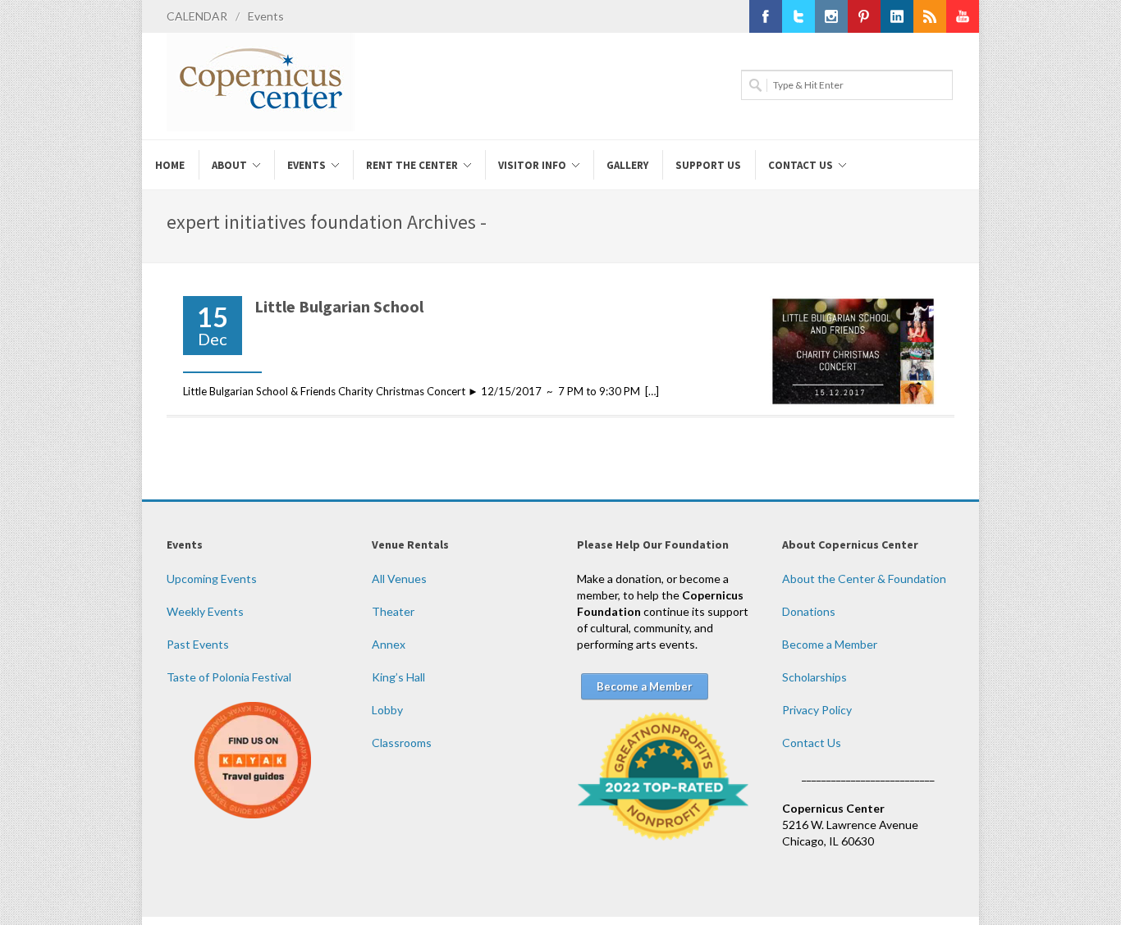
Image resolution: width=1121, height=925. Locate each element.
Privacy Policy (817, 710)
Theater (393, 611)
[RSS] (929, 16)
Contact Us (811, 743)
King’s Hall (398, 677)
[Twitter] (798, 16)
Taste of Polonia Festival (229, 677)
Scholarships (814, 677)
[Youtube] (962, 16)
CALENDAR (197, 16)
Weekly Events (205, 611)
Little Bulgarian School (338, 306)
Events (266, 16)
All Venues (399, 579)
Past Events (198, 644)
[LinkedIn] (897, 16)
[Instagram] (831, 16)
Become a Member (829, 644)
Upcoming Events (212, 579)
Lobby (387, 710)
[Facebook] (765, 16)
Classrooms (402, 743)
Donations (808, 611)
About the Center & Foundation (864, 579)
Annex (388, 644)
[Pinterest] (864, 16)
